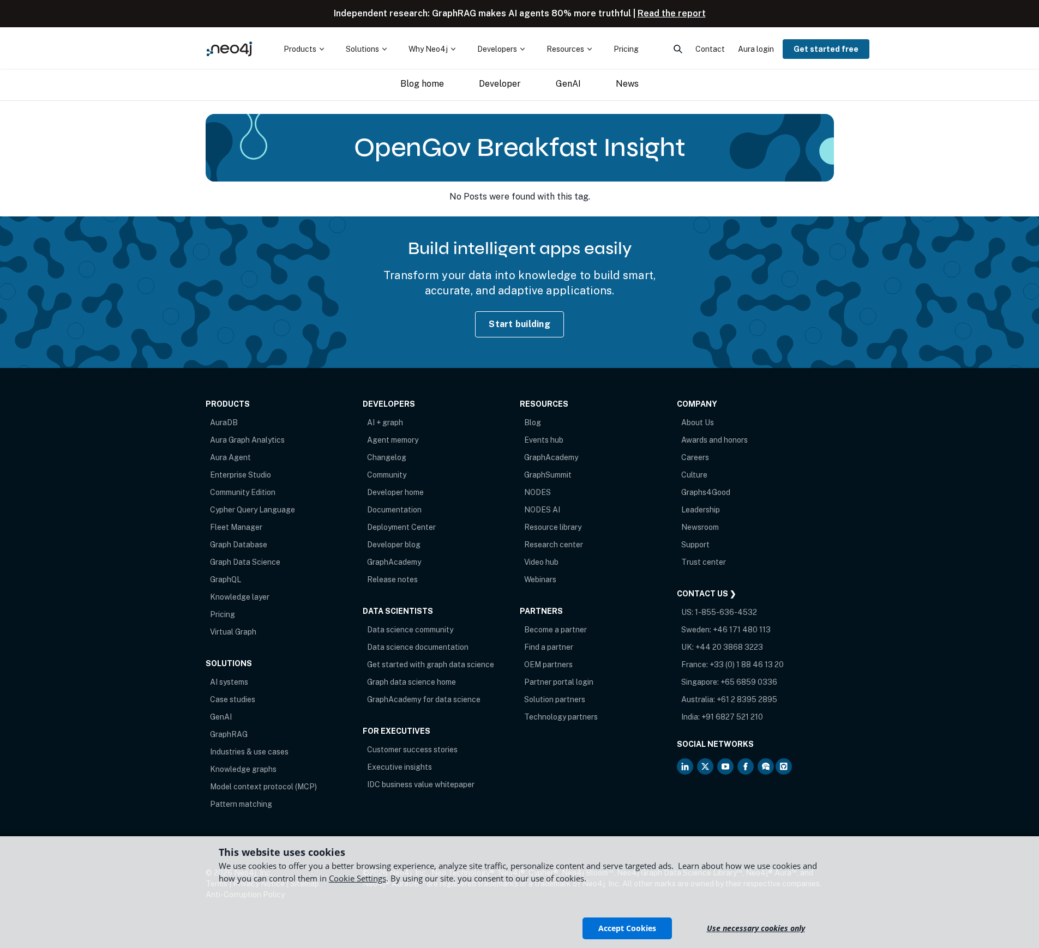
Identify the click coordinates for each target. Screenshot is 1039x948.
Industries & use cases (249, 751)
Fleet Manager (236, 527)
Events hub (543, 440)
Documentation (394, 509)
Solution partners (554, 699)
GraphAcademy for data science (424, 699)
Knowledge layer (239, 597)
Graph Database (238, 544)
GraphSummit (548, 474)
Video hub (541, 562)
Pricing (222, 614)
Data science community (410, 629)
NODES (537, 492)
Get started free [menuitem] (826, 49)
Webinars (540, 579)
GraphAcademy (394, 562)
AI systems (229, 682)
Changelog (386, 457)
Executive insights (399, 767)
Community (386, 474)
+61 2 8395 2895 (747, 699)
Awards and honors (714, 440)
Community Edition (242, 492)
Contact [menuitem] (710, 49)
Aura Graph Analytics (247, 440)
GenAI (221, 716)
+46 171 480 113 (742, 629)
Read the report (672, 13)
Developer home (395, 492)
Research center (553, 544)
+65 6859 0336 (748, 682)
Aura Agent (230, 457)
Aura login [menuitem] (756, 49)
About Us (697, 422)
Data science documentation (418, 647)
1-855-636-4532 (726, 612)
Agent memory (392, 440)
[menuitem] (303, 49)
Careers (695, 457)
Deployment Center (401, 527)
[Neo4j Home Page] (230, 48)
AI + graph (385, 422)
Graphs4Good (705, 492)
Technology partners (561, 716)
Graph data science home (411, 682)
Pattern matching (241, 804)
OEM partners (548, 664)
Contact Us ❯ (706, 593)
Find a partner (548, 647)
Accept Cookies (627, 928)
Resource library (552, 527)
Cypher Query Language (252, 509)
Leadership (700, 509)
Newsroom (700, 527)
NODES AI (542, 509)
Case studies (232, 699)
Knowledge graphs (243, 769)
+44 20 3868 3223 (729, 647)
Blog (532, 422)
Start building (519, 324)
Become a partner (555, 629)
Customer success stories (412, 749)
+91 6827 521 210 (732, 716)
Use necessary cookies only (756, 928)
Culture (694, 474)
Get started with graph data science (430, 664)
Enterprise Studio (240, 474)
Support (695, 544)
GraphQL (225, 579)
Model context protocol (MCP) (263, 786)
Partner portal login (558, 682)
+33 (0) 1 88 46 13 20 (747, 664)
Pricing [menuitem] (626, 49)
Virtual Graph (233, 631)
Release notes (392, 579)
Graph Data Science (245, 562)
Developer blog (394, 544)
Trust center (703, 562)
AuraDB (224, 422)
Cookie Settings (357, 878)
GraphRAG (229, 734)
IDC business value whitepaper (421, 784)
